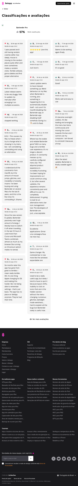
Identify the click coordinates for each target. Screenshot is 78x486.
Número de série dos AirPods (63, 394)
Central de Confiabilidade (36, 348)
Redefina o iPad (58, 440)
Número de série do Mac (61, 388)
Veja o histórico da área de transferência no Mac (13, 431)
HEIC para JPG (58, 409)
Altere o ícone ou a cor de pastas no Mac (13, 434)
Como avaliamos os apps (61, 348)
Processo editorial (59, 345)
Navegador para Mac (9, 394)
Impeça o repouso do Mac (36, 440)
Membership (6, 351)
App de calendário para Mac (12, 412)
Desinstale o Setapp (9, 369)
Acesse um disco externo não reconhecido (13, 440)
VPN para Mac (7, 382)
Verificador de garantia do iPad (63, 406)
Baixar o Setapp (7, 363)
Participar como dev (34, 351)
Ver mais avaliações (40, 319)
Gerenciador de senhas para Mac (13, 400)
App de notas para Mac (10, 406)
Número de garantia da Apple (63, 400)
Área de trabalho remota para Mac (13, 418)
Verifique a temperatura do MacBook (64, 431)
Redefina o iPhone (59, 437)
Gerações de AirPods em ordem (38, 400)
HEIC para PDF (58, 415)
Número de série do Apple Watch (64, 397)
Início (4, 345)
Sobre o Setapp (7, 360)
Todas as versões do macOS (37, 385)
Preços (4, 357)
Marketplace (6, 348)
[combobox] (68, 475)
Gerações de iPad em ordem (37, 397)
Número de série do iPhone (62, 385)
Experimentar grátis (63, 3)
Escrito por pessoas (59, 351)
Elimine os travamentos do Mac (64, 434)
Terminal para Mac (8, 409)
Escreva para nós (59, 354)
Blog (28, 360)
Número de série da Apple (62, 382)
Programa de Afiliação (35, 357)
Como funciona (7, 354)
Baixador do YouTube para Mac (12, 385)
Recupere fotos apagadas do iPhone (13, 437)
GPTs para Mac (58, 418)
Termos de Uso (17, 478)
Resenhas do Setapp (34, 354)
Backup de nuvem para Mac (12, 421)
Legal (4, 372)
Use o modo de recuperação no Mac (39, 434)
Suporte (30, 345)
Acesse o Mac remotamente (37, 431)
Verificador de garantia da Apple (64, 403)
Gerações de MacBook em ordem (39, 391)
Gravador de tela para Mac (11, 388)
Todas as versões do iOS (35, 388)
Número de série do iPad (61, 391)
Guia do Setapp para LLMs (36, 382)
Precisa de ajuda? (6, 478)
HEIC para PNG (58, 412)
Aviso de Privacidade (29, 478)
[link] (53, 458)
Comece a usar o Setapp (10, 366)
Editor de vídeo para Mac (11, 403)
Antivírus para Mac (8, 391)
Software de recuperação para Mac (13, 397)
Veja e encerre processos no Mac (39, 437)
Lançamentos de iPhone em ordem (39, 394)
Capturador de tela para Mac (12, 415)
